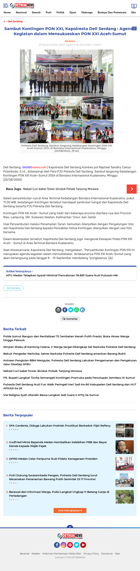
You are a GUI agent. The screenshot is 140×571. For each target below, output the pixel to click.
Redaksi (36, 553)
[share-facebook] (64, 309)
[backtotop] (70, 528)
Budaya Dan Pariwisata (112, 12)
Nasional (21, 12)
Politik (60, 12)
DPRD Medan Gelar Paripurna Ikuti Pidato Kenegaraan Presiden (53, 458)
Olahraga (87, 12)
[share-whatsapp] (76, 309)
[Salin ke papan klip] (82, 309)
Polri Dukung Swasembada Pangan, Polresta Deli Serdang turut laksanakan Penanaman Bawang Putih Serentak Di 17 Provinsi (53, 477)
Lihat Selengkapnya (69, 510)
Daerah (36, 12)
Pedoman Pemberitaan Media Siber (61, 553)
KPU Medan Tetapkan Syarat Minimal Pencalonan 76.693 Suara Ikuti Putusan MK (62, 275)
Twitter (78, 549)
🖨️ (58, 310)
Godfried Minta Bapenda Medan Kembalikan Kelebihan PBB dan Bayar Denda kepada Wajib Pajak (58, 444)
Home (7, 12)
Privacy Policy (91, 553)
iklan (117, 553)
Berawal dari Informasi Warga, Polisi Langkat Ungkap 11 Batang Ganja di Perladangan (59, 493)
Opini (72, 12)
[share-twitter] (70, 309)
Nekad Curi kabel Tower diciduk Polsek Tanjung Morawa (60, 189)
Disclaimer (107, 553)
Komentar (72, 318)
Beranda (24, 553)
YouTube (85, 549)
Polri (48, 12)
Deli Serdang (13, 288)
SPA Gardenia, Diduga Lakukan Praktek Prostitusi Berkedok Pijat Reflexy (60, 425)
